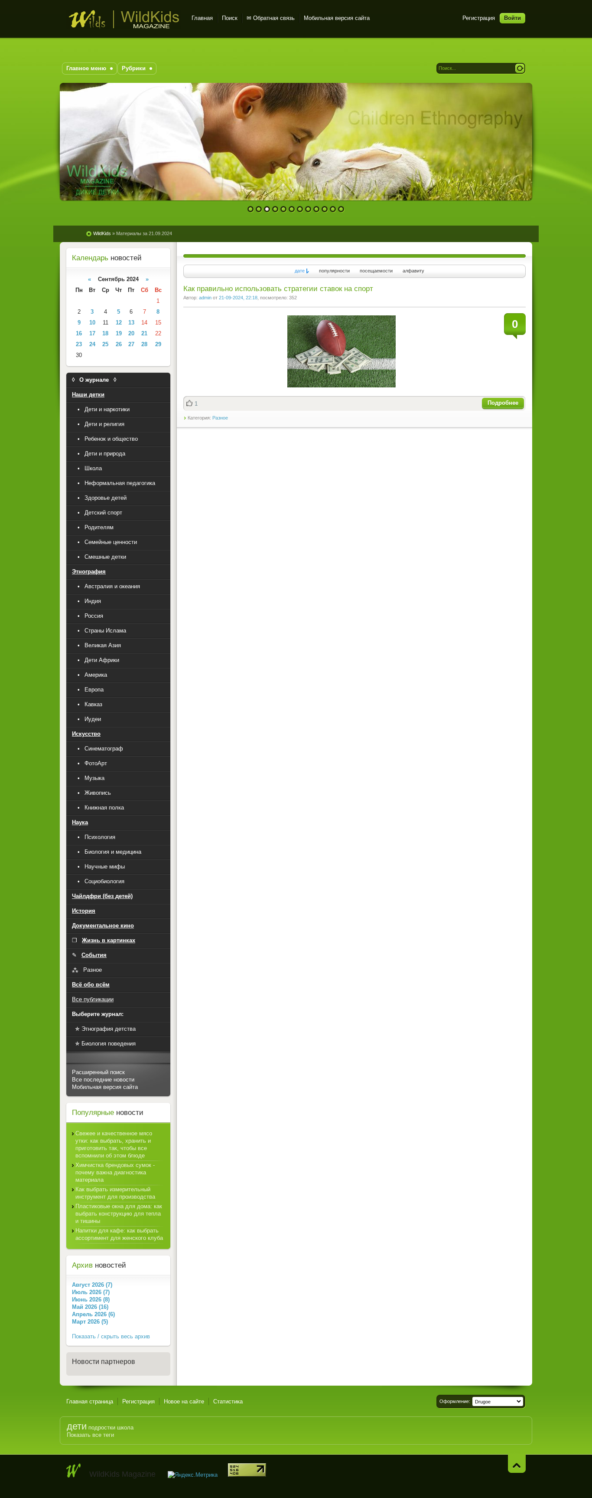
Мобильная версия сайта (337, 18)
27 (131, 344)
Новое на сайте (184, 1401)
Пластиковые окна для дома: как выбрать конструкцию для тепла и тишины (118, 1213)
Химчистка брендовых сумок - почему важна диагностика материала (115, 1172)
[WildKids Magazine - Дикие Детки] (73, 1470)
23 (79, 344)
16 (79, 333)
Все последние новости (103, 1079)
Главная (202, 18)
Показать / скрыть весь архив (111, 1336)
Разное (220, 417)
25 (105, 344)
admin (205, 297)
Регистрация (478, 18)
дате (300, 270)
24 (92, 344)
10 (325, 209)
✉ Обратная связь (271, 18)
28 (144, 344)
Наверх (517, 1463)
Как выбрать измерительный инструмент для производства (115, 1193)
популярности (334, 270)
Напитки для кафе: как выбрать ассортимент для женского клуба (119, 1234)
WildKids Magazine (123, 19)
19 (119, 333)
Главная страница (89, 1401)
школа (125, 1427)
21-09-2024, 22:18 (238, 297)
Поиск (229, 18)
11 (333, 209)
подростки (101, 1427)
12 (341, 209)
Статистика (228, 1401)
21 (144, 333)
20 (131, 333)
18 (105, 333)
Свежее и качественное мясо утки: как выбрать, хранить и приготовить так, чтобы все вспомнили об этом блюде (113, 1144)
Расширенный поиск (98, 1072)
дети (77, 1426)
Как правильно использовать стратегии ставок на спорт (278, 289)
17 (92, 333)
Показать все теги (90, 1435)
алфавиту (413, 270)
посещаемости (376, 270)
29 (158, 344)
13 (131, 322)
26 (119, 344)
